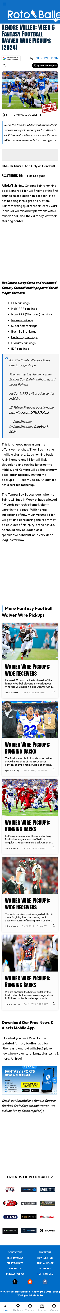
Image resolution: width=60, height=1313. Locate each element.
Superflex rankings (24, 326)
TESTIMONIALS (15, 1257)
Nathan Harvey (12, 1004)
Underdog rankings (24, 337)
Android (23, 1048)
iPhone (6, 1048)
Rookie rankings (22, 320)
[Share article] (4, 65)
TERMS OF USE (45, 1273)
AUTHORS (45, 1268)
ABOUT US (15, 1268)
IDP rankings (20, 349)
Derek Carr (49, 206)
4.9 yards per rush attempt (20, 504)
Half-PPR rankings (24, 309)
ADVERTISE (45, 1252)
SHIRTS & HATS (15, 1263)
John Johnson (46, 58)
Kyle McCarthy (12, 770)
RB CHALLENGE (45, 1263)
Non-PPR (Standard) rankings (31, 314)
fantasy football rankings (20, 288)
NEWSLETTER (45, 1257)
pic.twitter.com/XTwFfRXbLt (29, 412)
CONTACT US (15, 1252)
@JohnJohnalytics (47, 65)
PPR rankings (20, 303)
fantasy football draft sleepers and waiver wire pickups (29, 1106)
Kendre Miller (18, 191)
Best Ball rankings (23, 331)
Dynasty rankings (23, 343)
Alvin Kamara (11, 459)
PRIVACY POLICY (15, 1273)
